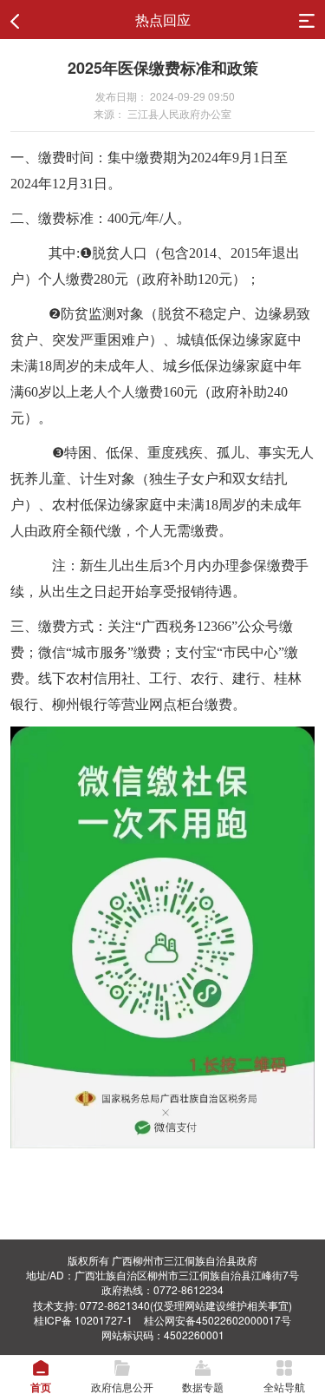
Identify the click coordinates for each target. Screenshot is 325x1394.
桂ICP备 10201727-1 (83, 1319)
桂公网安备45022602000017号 (217, 1319)
